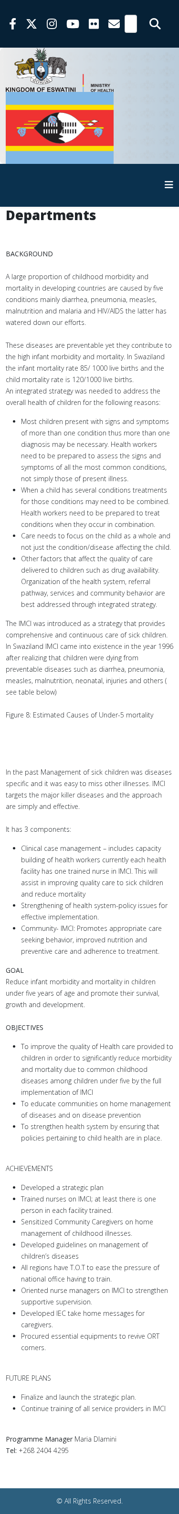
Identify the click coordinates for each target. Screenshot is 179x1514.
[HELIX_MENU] (169, 184)
